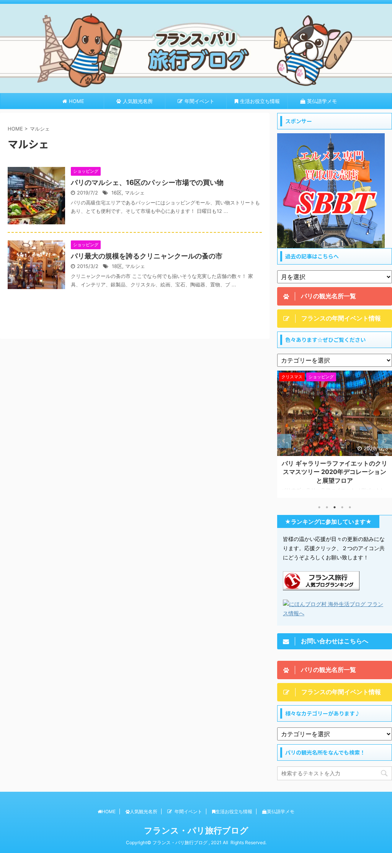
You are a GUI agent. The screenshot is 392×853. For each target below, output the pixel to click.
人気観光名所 (138, 101)
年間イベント (199, 101)
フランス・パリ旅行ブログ (196, 830)
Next (385, 441)
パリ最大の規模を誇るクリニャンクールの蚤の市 (146, 256)
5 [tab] (350, 507)
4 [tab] (342, 507)
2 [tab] (327, 507)
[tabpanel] (334, 434)
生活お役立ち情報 (260, 101)
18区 (117, 266)
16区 (116, 193)
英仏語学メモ (322, 101)
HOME (76, 101)
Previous (284, 441)
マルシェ (135, 193)
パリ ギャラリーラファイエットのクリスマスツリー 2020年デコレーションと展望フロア (334, 471)
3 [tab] (334, 507)
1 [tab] (319, 507)
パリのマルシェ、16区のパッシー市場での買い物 (147, 182)
